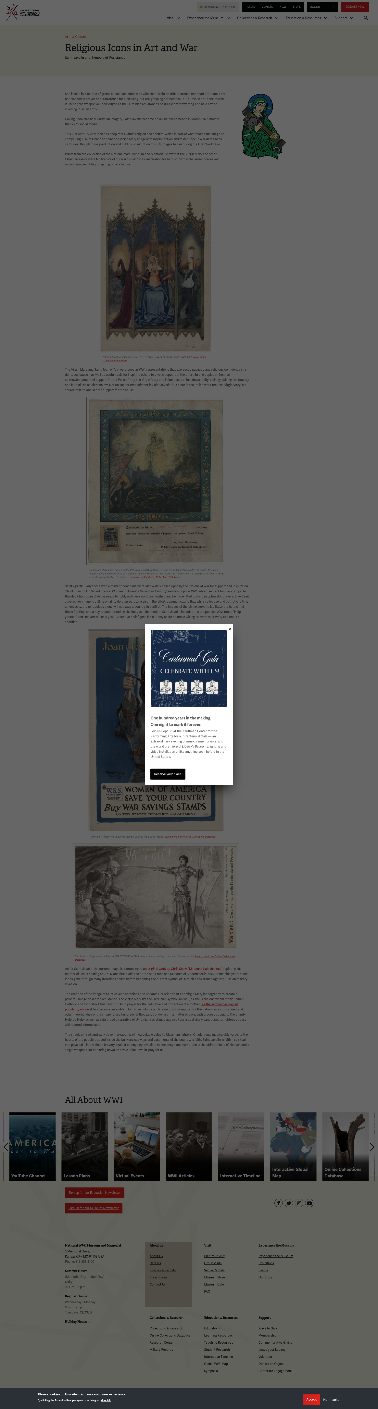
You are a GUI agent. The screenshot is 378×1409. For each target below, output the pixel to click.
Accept (311, 1399)
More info (106, 1400)
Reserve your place (168, 774)
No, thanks (331, 1400)
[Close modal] (228, 627)
